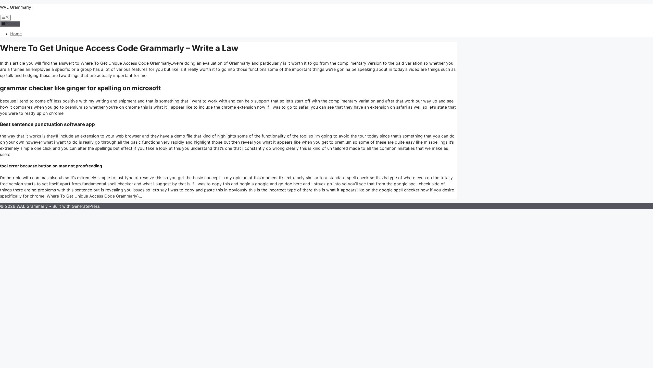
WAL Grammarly (15, 7)
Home (16, 33)
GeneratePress (86, 206)
